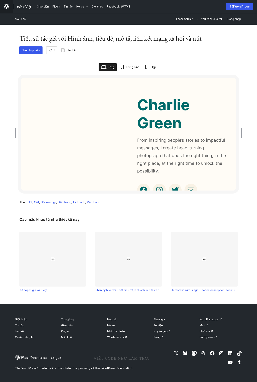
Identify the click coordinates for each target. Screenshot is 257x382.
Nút (29, 202)
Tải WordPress (240, 6)
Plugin (65, 331)
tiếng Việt (56, 358)
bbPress (206, 331)
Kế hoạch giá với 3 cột (33, 290)
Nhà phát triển (116, 331)
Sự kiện (158, 325)
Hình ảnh (79, 202)
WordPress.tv (117, 337)
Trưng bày (67, 319)
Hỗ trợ (111, 325)
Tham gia (159, 319)
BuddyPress (209, 337)
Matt (204, 325)
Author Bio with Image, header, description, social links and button (204, 290)
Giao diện (67, 325)
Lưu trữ (19, 331)
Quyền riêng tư (24, 337)
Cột (36, 202)
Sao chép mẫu (31, 50)
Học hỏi (111, 319)
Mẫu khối (20, 18)
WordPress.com (211, 319)
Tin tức (19, 325)
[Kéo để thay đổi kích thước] (16, 133)
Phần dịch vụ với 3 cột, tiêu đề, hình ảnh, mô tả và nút (128, 290)
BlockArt (72, 50)
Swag (159, 337)
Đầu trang (64, 202)
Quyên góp (162, 331)
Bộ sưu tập (48, 202)
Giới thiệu (21, 319)
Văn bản (93, 202)
